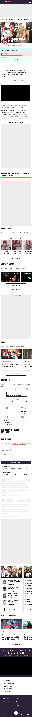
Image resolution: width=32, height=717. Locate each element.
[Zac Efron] (6, 245)
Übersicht (4, 19)
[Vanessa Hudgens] (17, 245)
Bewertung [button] (25, 474)
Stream (11, 19)
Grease (28, 599)
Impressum (6, 698)
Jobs (4, 705)
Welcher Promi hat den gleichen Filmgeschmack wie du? (14, 582)
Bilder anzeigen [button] (16, 289)
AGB (17, 698)
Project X (29, 596)
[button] (4, 715)
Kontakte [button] (13, 468)
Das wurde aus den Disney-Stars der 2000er (10, 365)
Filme (6, 15)
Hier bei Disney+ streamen (8, 50)
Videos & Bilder (7, 264)
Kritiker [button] (19, 468)
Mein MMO (19, 709)
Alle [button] (6, 468)
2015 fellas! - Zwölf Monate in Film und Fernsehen (12, 595)
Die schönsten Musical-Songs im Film (13, 601)
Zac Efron (14, 74)
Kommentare (24, 19)
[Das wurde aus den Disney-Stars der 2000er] (11, 354)
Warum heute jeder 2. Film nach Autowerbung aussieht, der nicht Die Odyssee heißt (10, 637)
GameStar (18, 705)
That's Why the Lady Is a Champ (16, 655)
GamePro (5, 709)
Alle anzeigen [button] (16, 258)
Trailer (17, 19)
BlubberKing (11, 584)
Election (29, 602)
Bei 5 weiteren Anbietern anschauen (11, 55)
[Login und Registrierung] (26, 2)
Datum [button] (7, 474)
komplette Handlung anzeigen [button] (16, 122)
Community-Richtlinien (19, 444)
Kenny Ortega (5, 74)
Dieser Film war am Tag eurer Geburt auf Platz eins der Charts (13, 588)
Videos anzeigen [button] (16, 285)
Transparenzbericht (21, 701)
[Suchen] (23, 2)
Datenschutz (6, 701)
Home (2, 15)
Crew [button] (21, 238)
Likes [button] (16, 474)
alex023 (10, 597)
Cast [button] (11, 238)
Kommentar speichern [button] (16, 462)
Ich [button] (26, 468)
